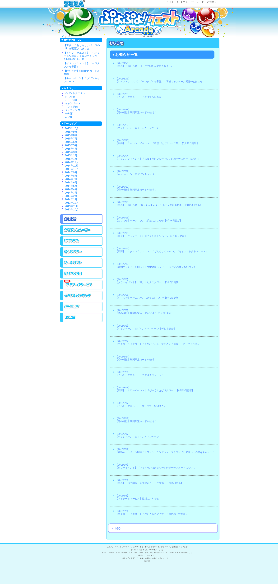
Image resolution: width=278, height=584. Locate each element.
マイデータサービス (85, 284)
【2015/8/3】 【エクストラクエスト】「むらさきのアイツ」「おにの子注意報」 (152, 512)
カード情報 (71, 100)
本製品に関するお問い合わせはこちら (147, 550)
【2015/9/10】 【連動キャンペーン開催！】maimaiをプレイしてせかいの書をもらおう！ (156, 265)
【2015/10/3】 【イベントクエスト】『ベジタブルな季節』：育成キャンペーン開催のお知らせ (159, 80)
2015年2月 (71, 155)
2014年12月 (72, 162)
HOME (85, 317)
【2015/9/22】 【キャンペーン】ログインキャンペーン (137, 173)
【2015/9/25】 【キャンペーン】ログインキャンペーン (137, 126)
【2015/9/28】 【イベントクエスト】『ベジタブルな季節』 (140, 95)
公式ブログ (85, 306)
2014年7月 (71, 179)
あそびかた (85, 241)
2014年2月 (71, 196)
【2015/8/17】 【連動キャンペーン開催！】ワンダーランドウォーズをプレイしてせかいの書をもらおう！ (165, 451)
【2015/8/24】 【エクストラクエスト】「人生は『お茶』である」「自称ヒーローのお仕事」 (158, 342)
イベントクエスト (75, 93)
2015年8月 (71, 135)
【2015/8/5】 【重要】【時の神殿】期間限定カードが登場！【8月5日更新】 (149, 481)
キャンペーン (72, 103)
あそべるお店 (83, 273)
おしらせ (70, 96)
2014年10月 (72, 169)
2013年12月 (72, 203)
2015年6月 (71, 142)
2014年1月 (71, 199)
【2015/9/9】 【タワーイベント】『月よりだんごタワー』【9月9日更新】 (148, 281)
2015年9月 (71, 132)
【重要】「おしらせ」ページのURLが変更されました (82, 47)
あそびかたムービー (85, 230)
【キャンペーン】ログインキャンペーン (82, 80)
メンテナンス (72, 110)
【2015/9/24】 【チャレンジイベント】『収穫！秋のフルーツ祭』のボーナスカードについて (158, 157)
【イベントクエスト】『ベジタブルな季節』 (82, 65)
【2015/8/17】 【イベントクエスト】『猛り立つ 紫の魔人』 (141, 404)
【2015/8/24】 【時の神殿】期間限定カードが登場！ (136, 358)
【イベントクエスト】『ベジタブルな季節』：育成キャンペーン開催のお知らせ (82, 55)
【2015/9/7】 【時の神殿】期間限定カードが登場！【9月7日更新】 (145, 312)
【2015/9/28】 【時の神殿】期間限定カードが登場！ (136, 111)
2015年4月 (71, 149)
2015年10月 (72, 128)
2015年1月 (71, 159)
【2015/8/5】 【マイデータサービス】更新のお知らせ (137, 497)
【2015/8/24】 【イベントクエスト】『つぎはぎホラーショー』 (142, 373)
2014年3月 (71, 192)
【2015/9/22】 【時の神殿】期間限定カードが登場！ (136, 188)
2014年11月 (71, 165)
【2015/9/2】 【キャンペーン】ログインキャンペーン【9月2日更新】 (146, 327)
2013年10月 (72, 209)
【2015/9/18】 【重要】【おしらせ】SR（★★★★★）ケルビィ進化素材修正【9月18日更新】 (159, 203)
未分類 (69, 113)
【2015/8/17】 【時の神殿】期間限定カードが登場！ (136, 420)
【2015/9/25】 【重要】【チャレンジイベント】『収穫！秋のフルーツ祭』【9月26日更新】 (157, 142)
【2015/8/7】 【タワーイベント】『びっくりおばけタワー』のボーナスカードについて (155, 466)
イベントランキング (85, 295)
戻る (116, 528)
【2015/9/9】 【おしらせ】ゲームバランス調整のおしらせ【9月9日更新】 (148, 296)
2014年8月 (71, 176)
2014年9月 (71, 172)
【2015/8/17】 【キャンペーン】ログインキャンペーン (137, 435)
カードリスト (83, 263)
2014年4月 (71, 189)
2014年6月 (71, 182)
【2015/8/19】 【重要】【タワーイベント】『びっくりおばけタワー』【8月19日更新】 (155, 389)
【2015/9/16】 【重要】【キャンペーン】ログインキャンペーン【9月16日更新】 (151, 234)
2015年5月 (71, 145)
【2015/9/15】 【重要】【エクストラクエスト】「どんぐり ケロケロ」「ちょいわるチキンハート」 (162, 250)
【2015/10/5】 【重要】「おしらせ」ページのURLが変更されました (144, 64)
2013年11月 (71, 206)
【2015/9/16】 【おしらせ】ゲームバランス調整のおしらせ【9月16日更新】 (149, 219)
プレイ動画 (71, 107)
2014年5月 (71, 186)
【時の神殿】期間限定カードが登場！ (82, 72)
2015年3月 (71, 152)
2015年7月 (71, 138)
